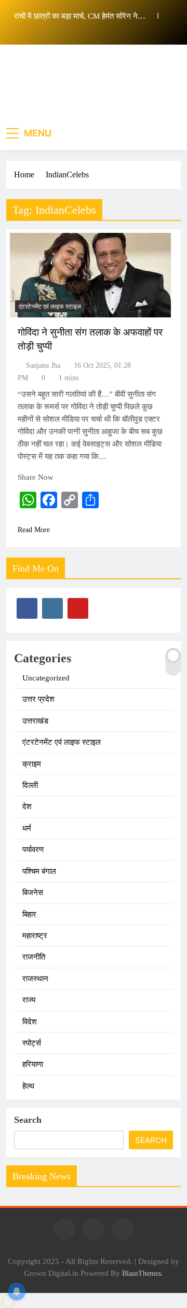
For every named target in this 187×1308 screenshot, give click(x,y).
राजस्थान (35, 979)
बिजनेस (32, 892)
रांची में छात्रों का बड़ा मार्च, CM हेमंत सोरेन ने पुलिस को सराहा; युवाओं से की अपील (76, 16)
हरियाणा (32, 1064)
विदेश (29, 1022)
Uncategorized (46, 678)
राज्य (28, 1000)
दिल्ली (30, 785)
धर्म (26, 828)
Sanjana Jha (43, 365)
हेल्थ (28, 1086)
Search (28, 1120)
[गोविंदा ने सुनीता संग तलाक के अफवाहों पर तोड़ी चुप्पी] (90, 275)
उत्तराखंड (35, 721)
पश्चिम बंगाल (39, 871)
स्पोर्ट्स (31, 1043)
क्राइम (31, 764)
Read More (34, 530)
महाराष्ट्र (34, 935)
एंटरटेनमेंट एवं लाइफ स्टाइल (50, 306)
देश (27, 806)
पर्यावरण (33, 849)
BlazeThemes (141, 1273)
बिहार (29, 914)
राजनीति (33, 957)
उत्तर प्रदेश (38, 699)
